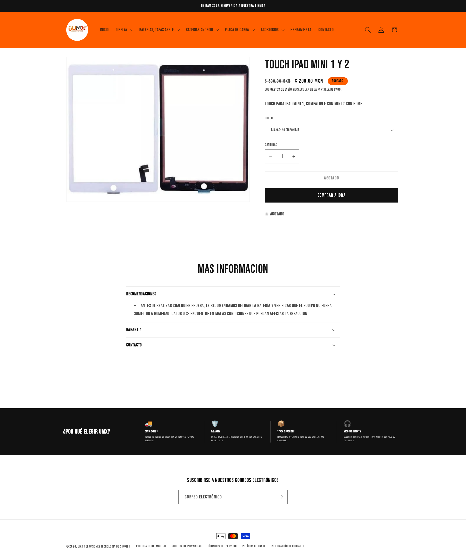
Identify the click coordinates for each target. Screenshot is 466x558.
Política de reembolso (151, 546)
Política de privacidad (187, 546)
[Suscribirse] (280, 497)
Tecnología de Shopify (115, 547)
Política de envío (253, 546)
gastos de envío (281, 89)
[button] (124, 30)
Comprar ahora (332, 195)
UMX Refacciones (89, 547)
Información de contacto (287, 546)
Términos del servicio (222, 546)
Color (269, 118)
